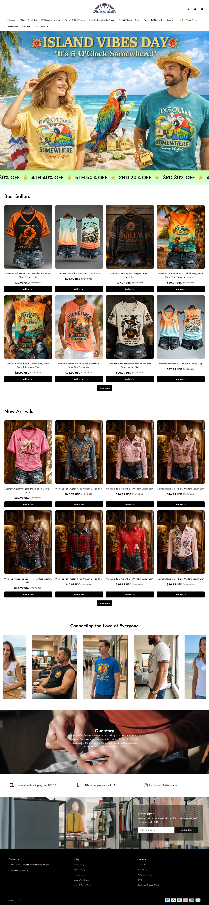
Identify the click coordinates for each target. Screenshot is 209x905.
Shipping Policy (79, 874)
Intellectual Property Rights (148, 885)
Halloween (11, 20)
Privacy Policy (79, 864)
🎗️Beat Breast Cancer (188, 20)
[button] (189, 9)
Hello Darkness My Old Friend (101, 20)
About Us (141, 864)
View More (105, 388)
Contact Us (142, 869)
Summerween (12, 26)
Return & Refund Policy (83, 885)
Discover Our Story (104, 753)
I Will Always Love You (50, 20)
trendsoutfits (17, 901)
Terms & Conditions (81, 880)
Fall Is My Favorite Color (129, 20)
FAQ (140, 880)
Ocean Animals (41, 26)
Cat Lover (26, 26)
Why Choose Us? (145, 874)
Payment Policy (79, 869)
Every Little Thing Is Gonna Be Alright (159, 20)
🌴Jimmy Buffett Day (28, 20)
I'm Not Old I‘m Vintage (75, 20)
